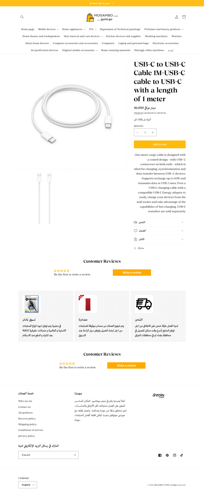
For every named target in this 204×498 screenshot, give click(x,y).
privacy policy (26, 435)
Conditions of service (30, 429)
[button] (22, 17)
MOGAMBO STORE (162, 485)
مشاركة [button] (141, 248)
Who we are (25, 401)
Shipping (138, 113)
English (26, 484)
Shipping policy (27, 424)
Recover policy (27, 418)
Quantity (139, 125)
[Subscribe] (74, 455)
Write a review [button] (132, 272)
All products (25, 412)
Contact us (24, 406)
